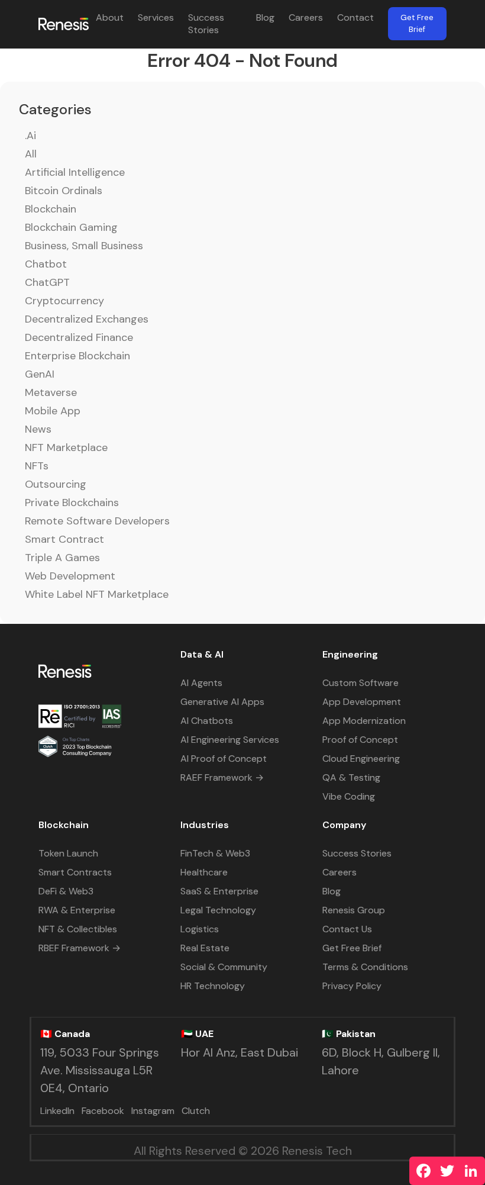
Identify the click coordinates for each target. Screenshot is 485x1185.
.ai (30, 135)
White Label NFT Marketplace (97, 594)
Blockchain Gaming (71, 227)
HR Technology (212, 986)
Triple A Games (62, 557)
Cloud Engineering (361, 758)
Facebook (103, 1111)
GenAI (39, 374)
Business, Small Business (84, 246)
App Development (361, 701)
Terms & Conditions (365, 967)
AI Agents (201, 683)
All (31, 154)
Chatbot (46, 264)
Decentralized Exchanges (86, 319)
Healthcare (204, 872)
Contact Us (347, 929)
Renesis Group (353, 910)
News (38, 429)
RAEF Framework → (222, 777)
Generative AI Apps (222, 701)
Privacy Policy (351, 986)
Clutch (196, 1111)
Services (156, 17)
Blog (265, 17)
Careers (306, 17)
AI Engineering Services (229, 739)
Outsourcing (55, 484)
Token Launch (68, 853)
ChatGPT (47, 282)
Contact (355, 17)
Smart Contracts (75, 872)
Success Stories (206, 23)
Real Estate (204, 948)
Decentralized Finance (79, 337)
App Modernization (364, 720)
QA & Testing (351, 777)
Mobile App (52, 411)
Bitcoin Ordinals (63, 190)
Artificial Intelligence (75, 172)
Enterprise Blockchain (77, 356)
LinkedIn (57, 1111)
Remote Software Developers (97, 521)
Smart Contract (64, 539)
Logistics (199, 929)
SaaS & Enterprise (219, 891)
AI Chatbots (206, 720)
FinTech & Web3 (215, 853)
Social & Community (223, 967)
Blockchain (50, 209)
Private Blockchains (72, 502)
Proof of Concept (360, 739)
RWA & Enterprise (76, 910)
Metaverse (51, 392)
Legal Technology (218, 910)
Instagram (152, 1111)
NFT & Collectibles (77, 929)
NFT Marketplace (66, 447)
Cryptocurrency (64, 301)
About (110, 17)
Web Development (70, 576)
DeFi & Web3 (65, 891)
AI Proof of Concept (223, 758)
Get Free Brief (417, 23)
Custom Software (360, 683)
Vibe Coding (348, 796)
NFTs (36, 466)
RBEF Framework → (79, 948)
